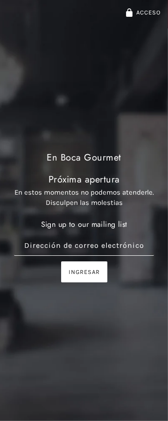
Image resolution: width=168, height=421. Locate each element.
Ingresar (84, 271)
